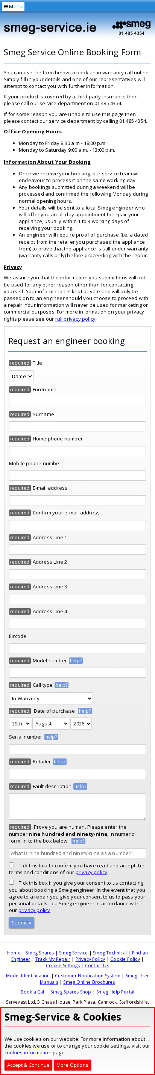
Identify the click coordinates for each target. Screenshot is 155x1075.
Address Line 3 (50, 586)
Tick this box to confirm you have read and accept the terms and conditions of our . (76, 869)
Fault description (52, 786)
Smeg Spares (40, 953)
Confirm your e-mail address (66, 512)
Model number (50, 660)
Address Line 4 (50, 611)
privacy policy (92, 872)
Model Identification (28, 975)
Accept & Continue (28, 1064)
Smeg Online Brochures (89, 982)
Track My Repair (52, 959)
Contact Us (97, 965)
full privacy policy (75, 318)
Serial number (26, 736)
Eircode (17, 636)
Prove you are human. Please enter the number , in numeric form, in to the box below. (71, 833)
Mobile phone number (35, 463)
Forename (45, 389)
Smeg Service (73, 953)
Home (14, 953)
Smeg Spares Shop (70, 992)
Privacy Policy (90, 959)
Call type (43, 684)
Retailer (42, 761)
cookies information (28, 1052)
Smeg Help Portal (115, 992)
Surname (43, 414)
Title (38, 362)
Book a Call (33, 992)
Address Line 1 (50, 537)
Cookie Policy (125, 959)
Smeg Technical (110, 953)
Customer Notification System (87, 975)
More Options (72, 1064)
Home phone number (58, 438)
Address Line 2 (50, 561)
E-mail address (50, 487)
